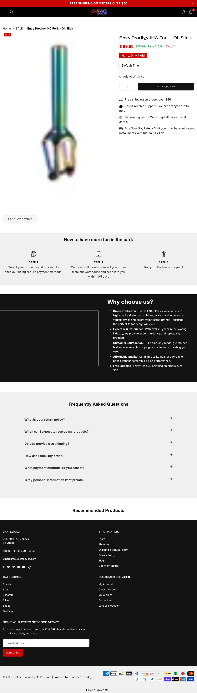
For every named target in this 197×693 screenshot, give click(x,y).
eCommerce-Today (80, 677)
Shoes (6, 605)
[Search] (11, 12)
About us (103, 544)
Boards (7, 584)
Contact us (104, 600)
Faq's (101, 538)
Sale (7, 34)
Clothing (8, 611)
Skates (7, 589)
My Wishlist (105, 594)
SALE (19, 28)
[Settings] (183, 11)
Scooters (8, 594)
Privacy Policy (106, 555)
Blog (101, 560)
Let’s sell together (109, 605)
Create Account (107, 589)
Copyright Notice (108, 565)
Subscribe (13, 653)
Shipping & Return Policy (113, 549)
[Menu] (4, 12)
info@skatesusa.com (23, 558)
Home (7, 28)
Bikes (6, 600)
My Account (105, 584)
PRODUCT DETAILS (20, 219)
